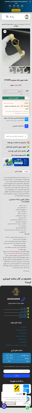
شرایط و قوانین (23, 342)
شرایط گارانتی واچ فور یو (21, 330)
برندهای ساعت (21, 24)
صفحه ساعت (27, 91)
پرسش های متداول (22, 339)
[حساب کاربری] (10, 16)
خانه (29, 24)
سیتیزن (15, 24)
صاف (21, 94)
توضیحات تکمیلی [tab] (18, 171)
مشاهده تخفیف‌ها (16, 10)
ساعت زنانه (15, 253)
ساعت (26, 24)
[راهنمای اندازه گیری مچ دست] (28, 151)
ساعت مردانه (20, 253)
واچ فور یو (20, 251)
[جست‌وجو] (13, 16)
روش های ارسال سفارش (21, 336)
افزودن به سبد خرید (13, 98)
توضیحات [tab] (26, 171)
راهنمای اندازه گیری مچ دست (17, 151)
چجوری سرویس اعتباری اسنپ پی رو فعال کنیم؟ (16, 345)
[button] (4, 31)
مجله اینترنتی (23, 327)
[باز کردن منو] (4, 16)
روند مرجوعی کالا (22, 333)
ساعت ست (10, 253)
